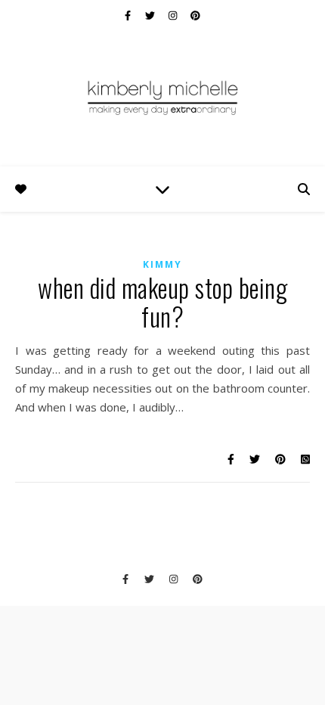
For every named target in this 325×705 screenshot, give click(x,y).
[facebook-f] (129, 15)
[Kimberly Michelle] (162, 97)
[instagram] (174, 15)
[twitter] (151, 15)
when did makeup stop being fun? (162, 302)
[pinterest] (195, 15)
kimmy (162, 264)
